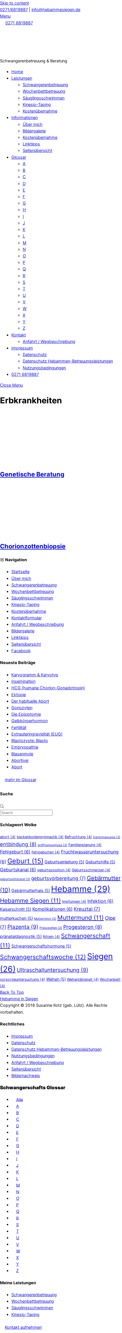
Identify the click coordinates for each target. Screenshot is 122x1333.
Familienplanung (85, 845)
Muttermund (80, 917)
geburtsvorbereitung (58, 878)
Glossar (18, 157)
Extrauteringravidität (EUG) (36, 734)
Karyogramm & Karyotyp (34, 674)
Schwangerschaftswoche (43, 957)
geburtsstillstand (15, 879)
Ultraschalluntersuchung (52, 970)
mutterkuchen (16, 918)
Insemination (23, 681)
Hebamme (80, 889)
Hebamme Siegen (30, 900)
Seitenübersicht (37, 150)
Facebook (21, 650)
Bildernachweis (25, 1075)
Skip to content (14, 3)
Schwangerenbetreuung (45, 84)
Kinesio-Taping (37, 104)
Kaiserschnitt (15, 909)
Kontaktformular (26, 617)
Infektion (100, 901)
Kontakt (18, 335)
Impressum (22, 348)
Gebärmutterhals (30, 890)
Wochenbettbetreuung (44, 91)
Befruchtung (78, 837)
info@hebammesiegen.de (55, 9)
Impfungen (74, 901)
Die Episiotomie (26, 714)
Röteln (51, 936)
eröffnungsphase (52, 845)
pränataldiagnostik (21, 936)
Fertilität (18, 727)
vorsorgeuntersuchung (22, 979)
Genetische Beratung (32, 474)
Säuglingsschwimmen (43, 98)
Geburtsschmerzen (91, 870)
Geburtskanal (18, 869)
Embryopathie (24, 747)
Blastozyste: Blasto (29, 740)
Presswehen (50, 928)
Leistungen (21, 78)
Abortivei (19, 760)
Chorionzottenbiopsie (33, 546)
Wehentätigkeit (83, 979)
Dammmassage (106, 837)
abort (8, 837)
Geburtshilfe (100, 861)
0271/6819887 (14, 9)
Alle (19, 1099)
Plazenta (22, 926)
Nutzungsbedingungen (44, 367)
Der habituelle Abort (30, 701)
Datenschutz (35, 354)
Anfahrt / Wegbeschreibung (49, 341)
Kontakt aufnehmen (23, 1327)
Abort (16, 767)
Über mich (33, 124)
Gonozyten (21, 707)
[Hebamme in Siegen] (42, 54)
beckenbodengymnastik (40, 837)
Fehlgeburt (15, 852)
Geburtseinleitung (64, 861)
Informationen (24, 117)
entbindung (18, 844)
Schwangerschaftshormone (41, 946)
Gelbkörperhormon (29, 720)
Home (17, 71)
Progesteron (82, 927)
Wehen (56, 979)
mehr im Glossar (20, 779)
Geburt (25, 861)
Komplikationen (52, 909)
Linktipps (31, 144)
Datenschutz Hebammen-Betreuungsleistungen (68, 361)
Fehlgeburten (45, 852)
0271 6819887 (19, 23)
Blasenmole (22, 753)
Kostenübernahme (40, 111)
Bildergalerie (34, 130)
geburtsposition (54, 870)
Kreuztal (87, 909)
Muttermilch (45, 919)
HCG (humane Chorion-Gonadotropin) (48, 687)
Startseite (20, 571)
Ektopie (18, 694)
